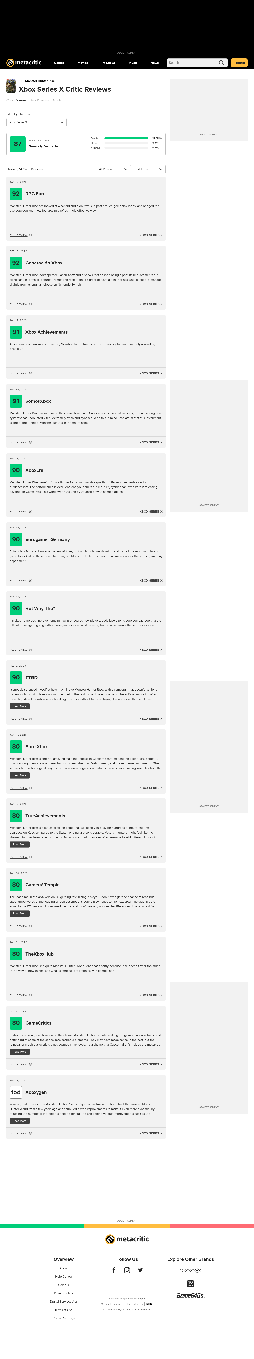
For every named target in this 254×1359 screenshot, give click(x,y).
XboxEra (28, 470)
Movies (83, 63)
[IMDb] (148, 1304)
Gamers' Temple (36, 885)
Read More (19, 706)
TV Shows (108, 63)
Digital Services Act (63, 1302)
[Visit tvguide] (190, 1286)
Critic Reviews (16, 100)
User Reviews (39, 100)
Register (239, 63)
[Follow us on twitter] (140, 1272)
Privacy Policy (63, 1293)
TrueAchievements (38, 816)
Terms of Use (63, 1310)
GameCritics (32, 1023)
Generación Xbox (37, 263)
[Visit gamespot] (190, 1273)
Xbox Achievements (40, 332)
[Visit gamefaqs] (190, 1297)
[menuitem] (59, 63)
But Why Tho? (33, 608)
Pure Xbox (30, 747)
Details (56, 100)
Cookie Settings (64, 1318)
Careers (63, 1285)
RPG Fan (28, 194)
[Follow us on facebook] (113, 1272)
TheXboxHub (33, 954)
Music (133, 63)
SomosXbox (32, 401)
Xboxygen (29, 1092)
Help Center (63, 1277)
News (155, 63)
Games (59, 63)
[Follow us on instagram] (127, 1272)
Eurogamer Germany (41, 539)
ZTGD (25, 677)
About (63, 1268)
